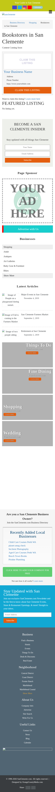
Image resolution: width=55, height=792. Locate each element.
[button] (52, 12)
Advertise (37, 7)
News (27, 735)
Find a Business (27, 640)
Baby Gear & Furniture (14, 266)
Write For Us (27, 718)
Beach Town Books (18, 556)
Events (27, 649)
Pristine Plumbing (17, 559)
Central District (27, 673)
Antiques (8, 256)
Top (51, 788)
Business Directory (17, 23)
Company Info (27, 706)
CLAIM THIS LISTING (27, 90)
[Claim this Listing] (27, 61)
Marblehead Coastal (27, 689)
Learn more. (38, 581)
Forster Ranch (27, 681)
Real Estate (27, 661)
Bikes (6, 270)
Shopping (33, 23)
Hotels (27, 645)
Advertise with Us (28, 229)
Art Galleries (9, 261)
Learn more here (33, 99)
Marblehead (27, 685)
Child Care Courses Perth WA (22, 542)
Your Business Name (18, 72)
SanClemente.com (24, 779)
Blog (27, 739)
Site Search (27, 714)
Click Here (32, 353)
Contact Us (27, 730)
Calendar (27, 743)
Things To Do (27, 653)
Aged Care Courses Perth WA (22, 552)
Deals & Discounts (27, 657)
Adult (6, 252)
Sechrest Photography (19, 549)
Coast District (27, 677)
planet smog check (17, 545)
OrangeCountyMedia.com (32, 782)
